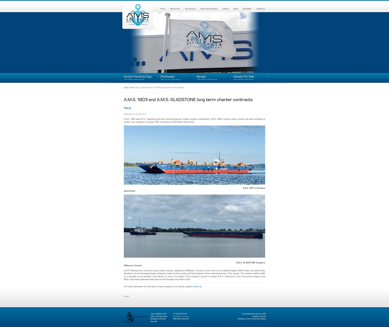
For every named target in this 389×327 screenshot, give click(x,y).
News (235, 9)
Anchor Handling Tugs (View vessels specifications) (140, 78)
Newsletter (247, 9)
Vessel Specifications (209, 9)
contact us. (197, 286)
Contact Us (260, 9)
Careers (225, 9)
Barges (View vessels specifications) (212, 78)
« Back (126, 296)
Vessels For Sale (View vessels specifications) (249, 78)
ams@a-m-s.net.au (182, 316)
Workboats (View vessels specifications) (176, 78)
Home (162, 9)
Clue (248, 319)
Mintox (263, 319)
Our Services (190, 9)
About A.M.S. (175, 9)
